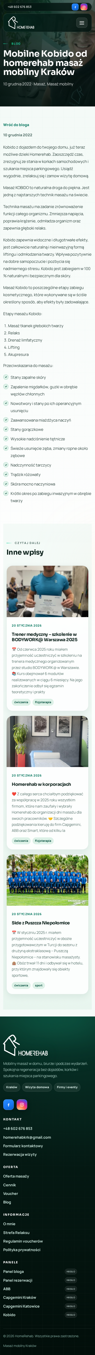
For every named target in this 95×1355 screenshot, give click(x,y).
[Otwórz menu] (81, 23)
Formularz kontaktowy (23, 1145)
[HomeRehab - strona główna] (21, 22)
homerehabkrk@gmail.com (27, 1137)
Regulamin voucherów (23, 1241)
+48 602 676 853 (20, 7)
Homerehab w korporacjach (41, 784)
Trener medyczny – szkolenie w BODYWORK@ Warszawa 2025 (44, 637)
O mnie (9, 1223)
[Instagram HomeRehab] (83, 6)
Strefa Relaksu (16, 1232)
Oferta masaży (16, 1176)
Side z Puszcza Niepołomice (41, 923)
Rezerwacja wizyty (20, 1154)
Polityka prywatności (21, 1249)
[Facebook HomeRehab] (75, 6)
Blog (7, 1202)
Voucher (10, 1193)
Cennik (9, 1184)
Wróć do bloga (16, 124)
